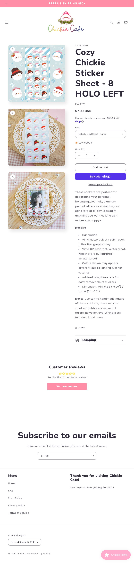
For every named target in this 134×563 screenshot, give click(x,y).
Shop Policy (15, 498)
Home (11, 483)
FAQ (10, 490)
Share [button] (81, 327)
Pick (77, 127)
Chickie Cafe (23, 553)
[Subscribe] (92, 456)
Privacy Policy (16, 505)
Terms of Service (18, 513)
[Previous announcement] (6, 3)
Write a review (66, 386)
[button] (6, 22)
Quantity (79, 149)
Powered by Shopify (40, 553)
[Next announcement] (127, 3)
